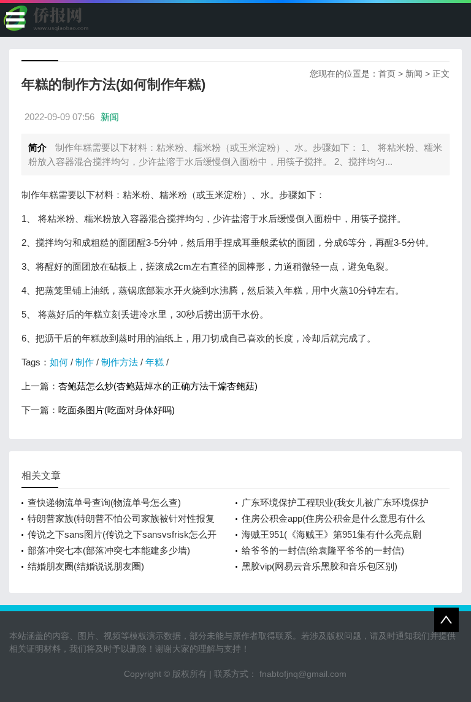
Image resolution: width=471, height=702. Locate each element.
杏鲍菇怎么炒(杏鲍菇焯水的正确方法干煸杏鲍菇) (158, 386)
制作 (84, 362)
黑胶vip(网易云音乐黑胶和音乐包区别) (319, 566)
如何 (59, 362)
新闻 (414, 73)
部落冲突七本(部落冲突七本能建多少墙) (109, 550)
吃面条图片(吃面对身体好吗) (116, 410)
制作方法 (119, 362)
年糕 (154, 362)
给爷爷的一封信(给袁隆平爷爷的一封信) (323, 550)
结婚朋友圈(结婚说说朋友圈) (86, 566)
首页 (387, 73)
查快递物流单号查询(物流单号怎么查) (104, 502)
